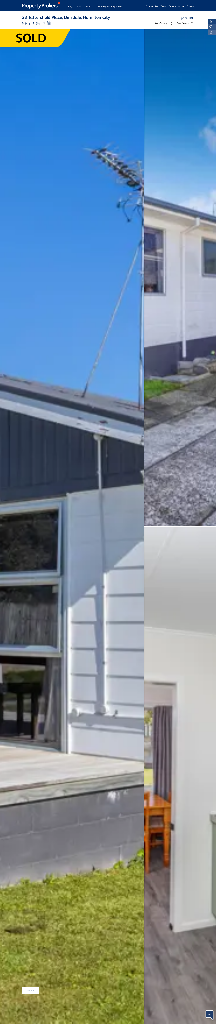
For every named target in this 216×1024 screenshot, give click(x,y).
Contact (190, 6)
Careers (172, 6)
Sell (79, 7)
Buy (70, 7)
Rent (89, 7)
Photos (30, 990)
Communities (151, 6)
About (181, 6)
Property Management (109, 7)
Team (163, 6)
